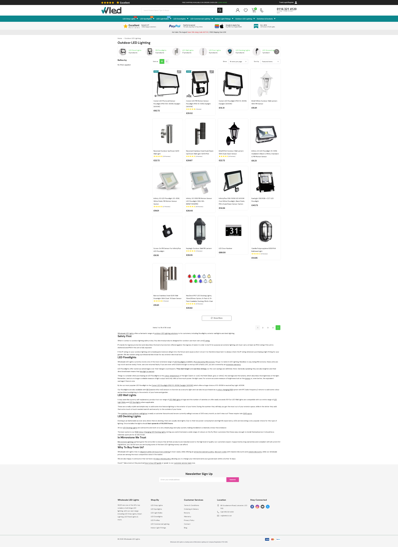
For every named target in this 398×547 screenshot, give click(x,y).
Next (276, 51)
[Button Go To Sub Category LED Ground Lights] (256, 52)
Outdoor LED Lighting (243, 19)
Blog (185, 528)
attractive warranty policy (204, 452)
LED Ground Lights (269, 50)
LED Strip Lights (129, 19)
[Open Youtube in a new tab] (262, 506)
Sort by (256, 61)
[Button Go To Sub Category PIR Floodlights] (150, 52)
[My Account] (237, 10)
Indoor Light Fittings (223, 19)
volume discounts (255, 452)
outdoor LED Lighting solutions (166, 333)
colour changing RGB (225, 390)
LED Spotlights (146, 19)
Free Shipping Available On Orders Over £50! (204, 2)
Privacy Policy (189, 520)
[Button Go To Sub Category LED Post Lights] (203, 52)
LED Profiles (155, 520)
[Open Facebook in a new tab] (252, 506)
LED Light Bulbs (162, 19)
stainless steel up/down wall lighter (134, 413)
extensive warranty (233, 364)
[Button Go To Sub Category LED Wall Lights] (176, 52)
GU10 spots (247, 413)
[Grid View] (162, 61)
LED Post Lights (215, 50)
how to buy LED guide (153, 463)
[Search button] (220, 10)
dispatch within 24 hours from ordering (155, 452)
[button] (200, 109)
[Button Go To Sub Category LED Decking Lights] (230, 52)
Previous (121, 51)
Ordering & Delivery (191, 509)
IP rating (206, 341)
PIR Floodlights (160, 50)
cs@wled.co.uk (226, 516)
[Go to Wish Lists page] (246, 10)
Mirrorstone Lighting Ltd (127, 442)
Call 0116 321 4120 (227, 512)
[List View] (166, 61)
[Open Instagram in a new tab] (257, 506)
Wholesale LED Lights (126, 333)
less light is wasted (147, 371)
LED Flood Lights (135, 50)
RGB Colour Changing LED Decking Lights (150, 432)
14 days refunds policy (162, 459)
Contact (187, 524)
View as (155, 61)
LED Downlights (179, 19)
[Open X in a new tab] (267, 506)
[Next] (278, 327)
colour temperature (171, 376)
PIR (147, 390)
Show (225, 61)
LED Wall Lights (188, 50)
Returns (187, 513)
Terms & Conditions (191, 505)
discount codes (221, 452)
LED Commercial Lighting (200, 19)
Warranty (187, 516)
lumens (247, 378)
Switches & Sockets (265, 19)
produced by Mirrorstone (205, 362)
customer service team (182, 463)
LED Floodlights (180, 362)
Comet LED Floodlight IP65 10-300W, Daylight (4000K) (172, 385)
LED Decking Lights (243, 50)
